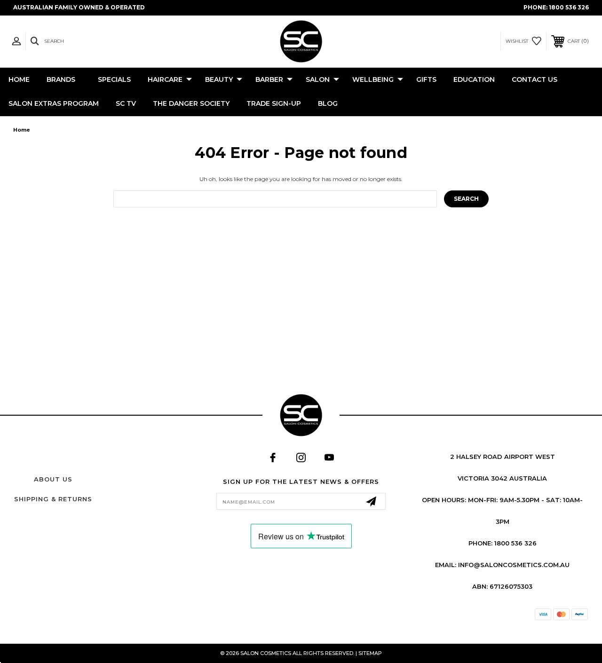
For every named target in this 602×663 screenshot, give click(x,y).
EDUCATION (474, 79)
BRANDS (61, 79)
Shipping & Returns (53, 499)
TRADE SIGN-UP (273, 103)
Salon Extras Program (53, 103)
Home (19, 79)
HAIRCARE (165, 79)
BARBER (269, 79)
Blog (328, 103)
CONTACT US (534, 79)
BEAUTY (219, 79)
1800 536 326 (569, 7)
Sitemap (370, 653)
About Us (53, 479)
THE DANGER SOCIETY (191, 103)
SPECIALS (114, 79)
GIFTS (426, 79)
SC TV (126, 103)
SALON (318, 79)
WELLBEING (373, 79)
